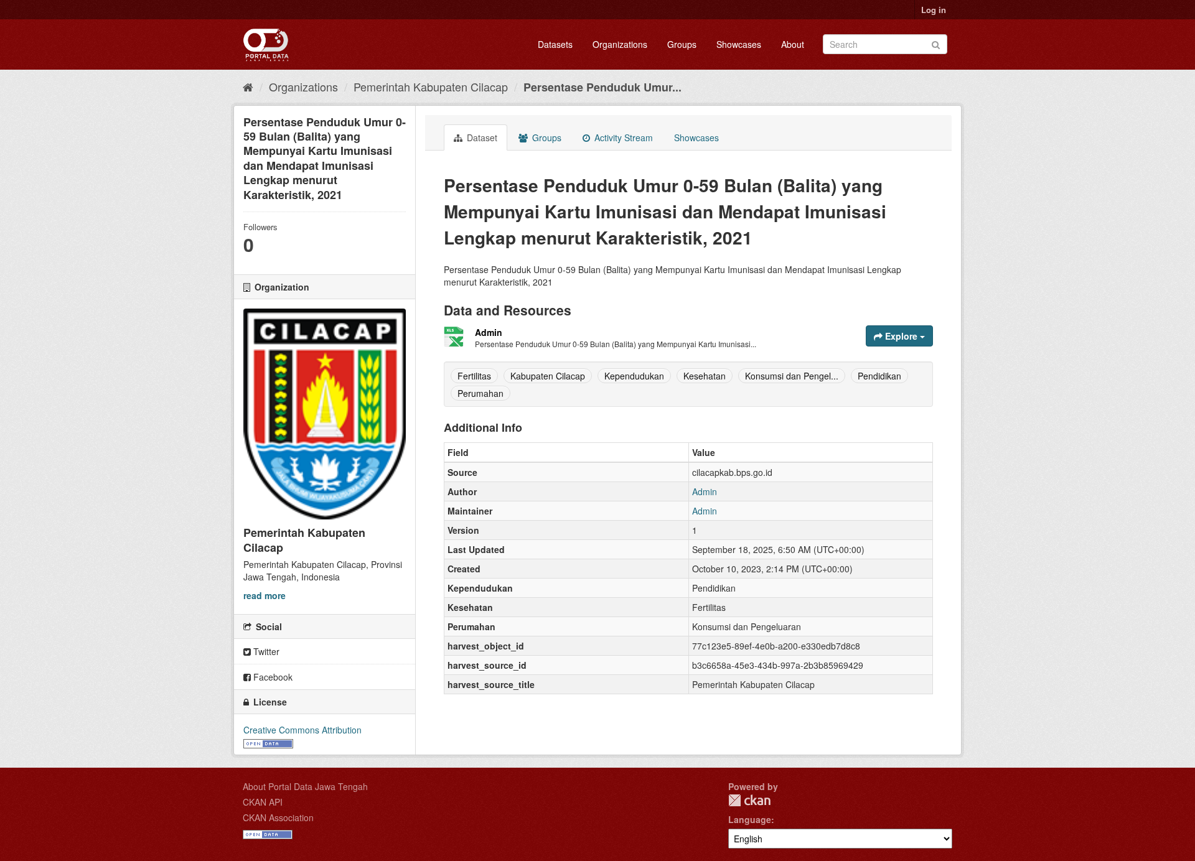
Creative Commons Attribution (302, 730)
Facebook (272, 677)
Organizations (620, 44)
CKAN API (263, 802)
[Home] (248, 86)
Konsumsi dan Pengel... (791, 376)
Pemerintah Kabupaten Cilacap (431, 86)
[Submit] (935, 43)
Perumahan (480, 393)
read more (264, 595)
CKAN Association (278, 817)
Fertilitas (474, 376)
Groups (681, 44)
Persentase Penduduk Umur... (602, 87)
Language (749, 819)
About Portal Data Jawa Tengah (305, 786)
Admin (488, 332)
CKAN (749, 800)
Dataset (480, 137)
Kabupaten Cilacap (547, 376)
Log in (933, 10)
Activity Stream (622, 137)
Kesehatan (704, 376)
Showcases (738, 44)
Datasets (555, 44)
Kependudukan (634, 376)
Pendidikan (879, 376)
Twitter (265, 651)
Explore (901, 336)
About (792, 44)
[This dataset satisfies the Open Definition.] (268, 742)
